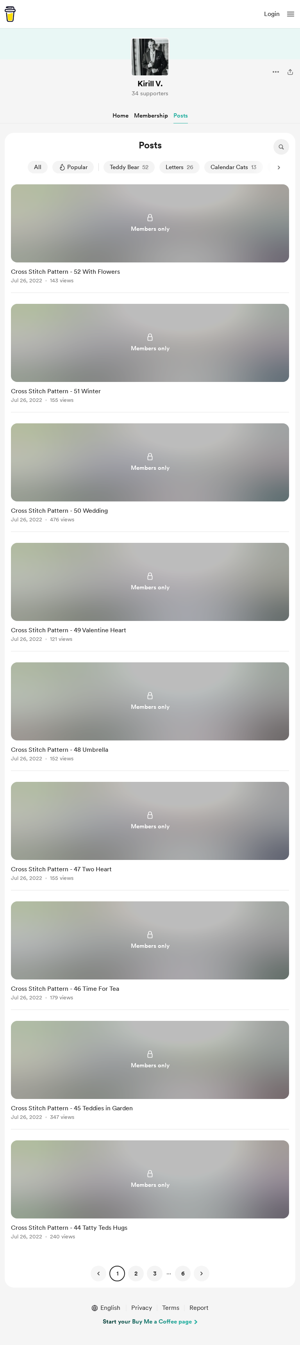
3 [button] (155, 1273)
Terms (170, 1307)
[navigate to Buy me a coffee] (10, 14)
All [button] (37, 167)
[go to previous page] (98, 1273)
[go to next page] (201, 1273)
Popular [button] (77, 167)
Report (198, 1307)
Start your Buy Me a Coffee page (147, 1321)
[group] (150, 238)
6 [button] (183, 1273)
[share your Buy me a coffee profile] (290, 72)
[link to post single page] (150, 235)
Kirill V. (150, 83)
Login (272, 14)
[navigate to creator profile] (150, 57)
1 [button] (117, 1273)
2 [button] (136, 1273)
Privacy (141, 1307)
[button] (290, 14)
